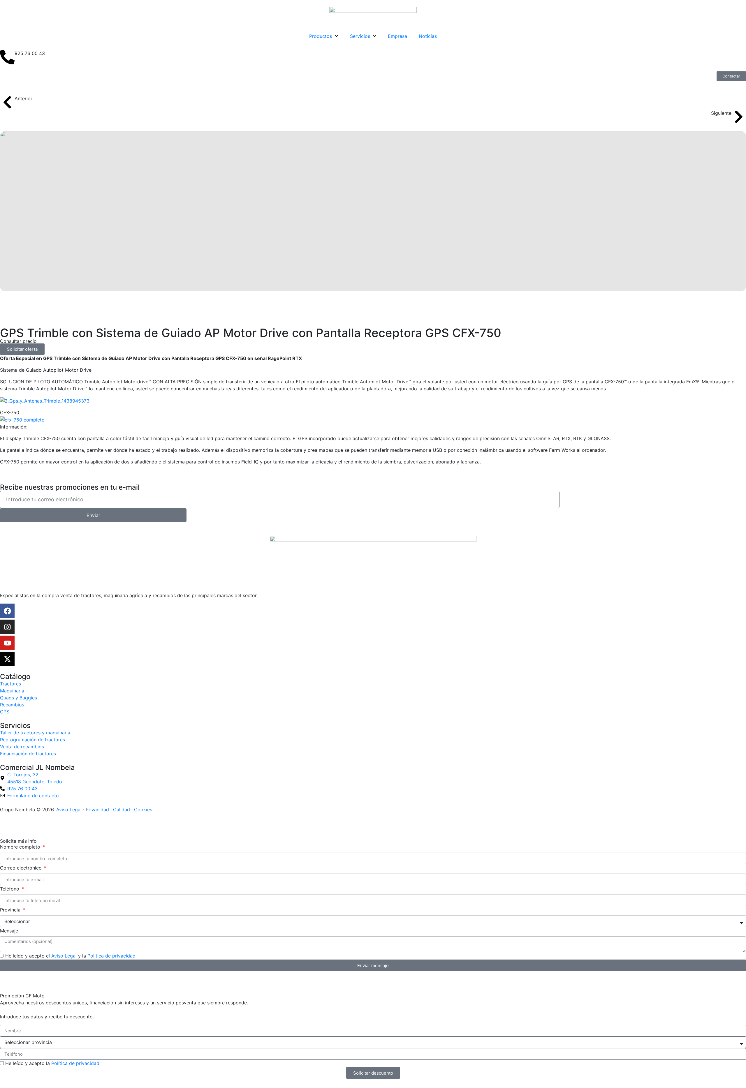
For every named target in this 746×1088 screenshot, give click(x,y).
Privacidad (97, 809)
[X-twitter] (7, 659)
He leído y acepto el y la (70, 956)
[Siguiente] (738, 117)
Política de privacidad (111, 956)
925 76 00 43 (30, 53)
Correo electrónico (21, 868)
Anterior (23, 98)
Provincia (11, 910)
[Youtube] (7, 643)
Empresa (397, 36)
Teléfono (10, 889)
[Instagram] (7, 627)
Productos (320, 36)
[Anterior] (7, 102)
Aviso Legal (69, 809)
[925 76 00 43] (7, 57)
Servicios (360, 36)
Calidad (121, 809)
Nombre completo (21, 847)
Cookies (143, 809)
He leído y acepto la (52, 1063)
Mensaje (9, 931)
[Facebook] (7, 611)
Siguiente (721, 113)
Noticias (428, 36)
